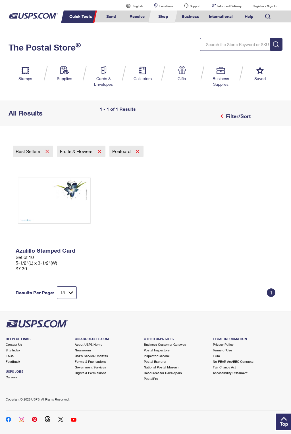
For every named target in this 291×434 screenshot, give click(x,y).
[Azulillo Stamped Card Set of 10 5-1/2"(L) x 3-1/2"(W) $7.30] (57, 201)
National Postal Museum (162, 367)
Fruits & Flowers (76, 151)
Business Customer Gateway (165, 344)
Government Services (90, 367)
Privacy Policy (223, 344)
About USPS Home (88, 344)
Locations (166, 6)
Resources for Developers (163, 373)
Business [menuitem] (190, 16)
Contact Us (14, 344)
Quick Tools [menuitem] (80, 16)
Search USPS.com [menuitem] (268, 17)
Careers (11, 377)
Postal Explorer (155, 361)
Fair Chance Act (224, 367)
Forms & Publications (90, 361)
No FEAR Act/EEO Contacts (233, 361)
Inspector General (157, 356)
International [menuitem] (221, 16)
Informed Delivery (229, 6)
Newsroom (83, 350)
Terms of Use (222, 350)
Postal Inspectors (157, 350)
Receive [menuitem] (137, 16)
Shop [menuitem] (163, 16)
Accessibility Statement (230, 373)
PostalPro (151, 378)
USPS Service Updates (91, 356)
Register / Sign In (265, 6)
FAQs (10, 356)
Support (195, 6)
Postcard (122, 151)
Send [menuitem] (111, 16)
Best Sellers (28, 151)
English (132, 6)
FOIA (216, 356)
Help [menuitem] (249, 16)
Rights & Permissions (90, 373)
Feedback (13, 361)
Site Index (13, 350)
